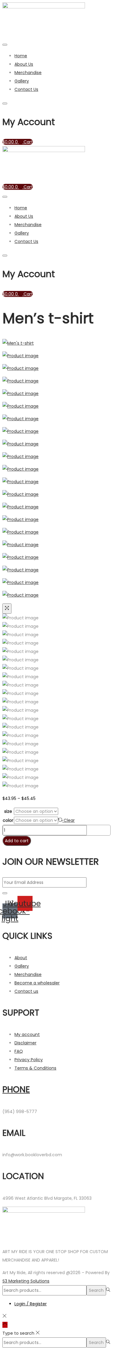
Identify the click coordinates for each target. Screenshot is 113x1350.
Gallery (21, 81)
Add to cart (17, 841)
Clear (69, 820)
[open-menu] (4, 45)
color (8, 820)
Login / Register (30, 1304)
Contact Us (26, 89)
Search (96, 1290)
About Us (23, 64)
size (8, 811)
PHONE (16, 1089)
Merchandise (28, 73)
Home (20, 56)
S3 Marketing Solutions (25, 1281)
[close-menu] (4, 103)
